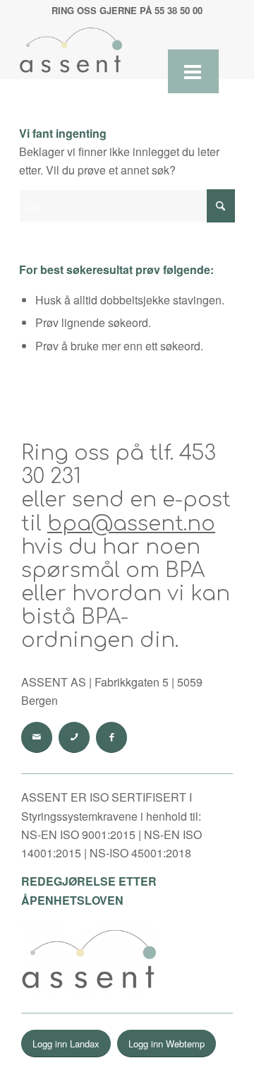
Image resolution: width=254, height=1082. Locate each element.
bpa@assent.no (131, 524)
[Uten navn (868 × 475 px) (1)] (105, 50)
